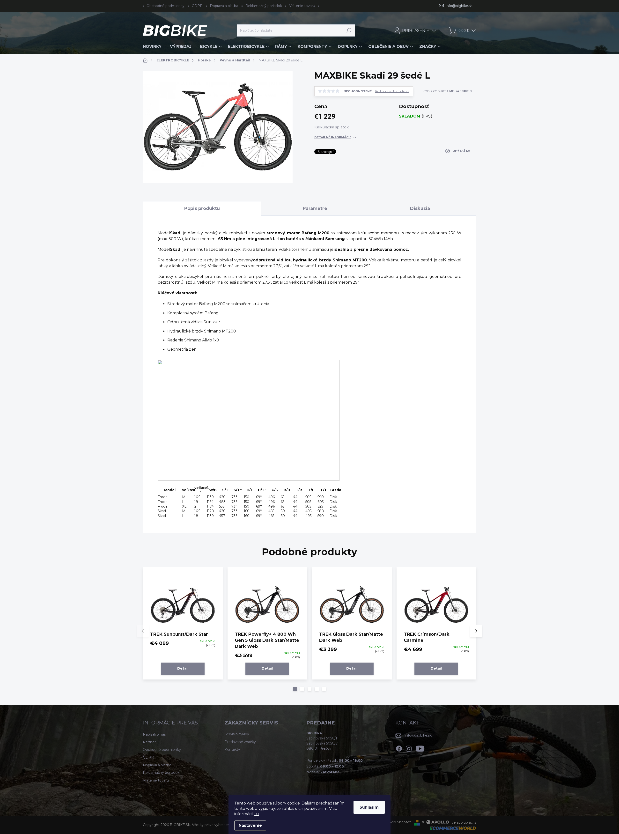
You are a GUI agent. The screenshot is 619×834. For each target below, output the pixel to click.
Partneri (149, 742)
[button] (295, 689)
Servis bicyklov (237, 734)
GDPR (197, 6)
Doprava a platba (224, 6)
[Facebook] (399, 747)
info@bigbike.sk (418, 735)
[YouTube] (420, 747)
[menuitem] (154, 46)
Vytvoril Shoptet (397, 822)
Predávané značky (240, 742)
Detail (182, 668)
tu (256, 814)
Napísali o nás (154, 734)
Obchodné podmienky (165, 6)
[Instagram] (408, 747)
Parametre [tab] (315, 208)
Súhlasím (369, 807)
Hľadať (349, 30)
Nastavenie (250, 825)
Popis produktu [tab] (202, 208)
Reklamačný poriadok (263, 6)
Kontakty (232, 749)
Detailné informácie (332, 137)
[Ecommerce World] (451, 828)
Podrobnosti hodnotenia (392, 91)
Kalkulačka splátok (331, 127)
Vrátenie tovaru (302, 6)
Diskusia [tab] (420, 208)
